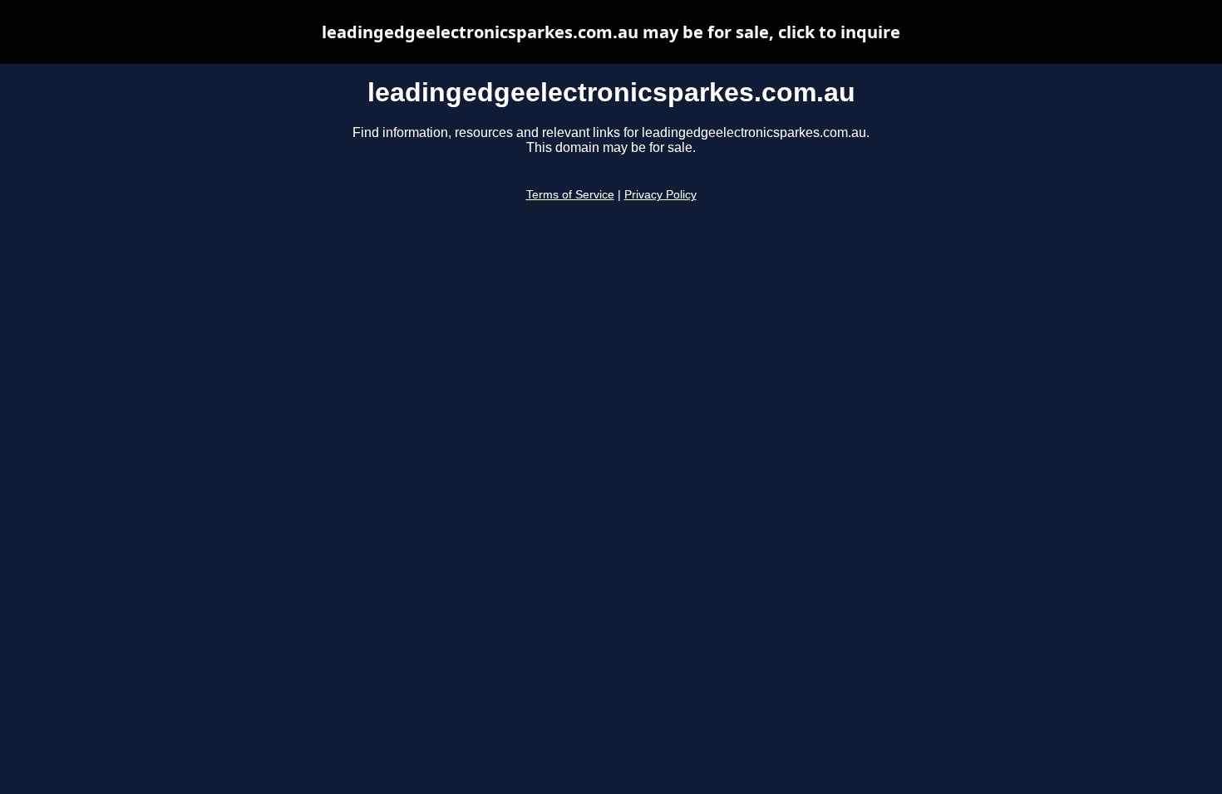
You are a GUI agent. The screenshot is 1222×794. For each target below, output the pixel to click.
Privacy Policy (660, 195)
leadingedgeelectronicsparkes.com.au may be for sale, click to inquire (611, 32)
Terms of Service (570, 195)
